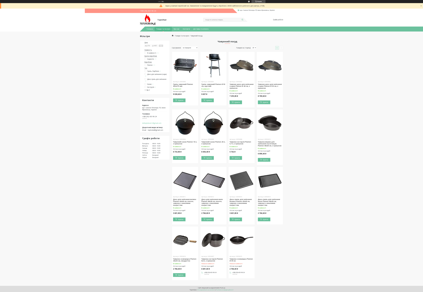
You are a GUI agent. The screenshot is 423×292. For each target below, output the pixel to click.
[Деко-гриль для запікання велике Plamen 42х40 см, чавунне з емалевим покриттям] (241, 180)
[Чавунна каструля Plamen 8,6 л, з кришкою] (213, 240)
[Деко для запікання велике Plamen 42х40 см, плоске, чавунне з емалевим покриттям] (185, 180)
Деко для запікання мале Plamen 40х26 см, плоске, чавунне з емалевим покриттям (212, 202)
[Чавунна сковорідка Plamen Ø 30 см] (241, 240)
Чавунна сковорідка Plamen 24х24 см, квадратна (184, 260)
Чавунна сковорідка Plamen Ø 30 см (241, 260)
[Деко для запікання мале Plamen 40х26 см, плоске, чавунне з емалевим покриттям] (213, 180)
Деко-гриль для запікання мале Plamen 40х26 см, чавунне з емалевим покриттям (269, 202)
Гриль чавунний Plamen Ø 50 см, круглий (213, 85)
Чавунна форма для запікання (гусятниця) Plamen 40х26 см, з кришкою (269, 144)
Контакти (186, 29)
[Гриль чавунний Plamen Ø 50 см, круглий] (213, 65)
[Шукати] (242, 20)
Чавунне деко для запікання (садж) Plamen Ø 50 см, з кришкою (270, 86)
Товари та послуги (163, 29)
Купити (180, 100)
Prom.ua (222, 288)
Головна (150, 29)
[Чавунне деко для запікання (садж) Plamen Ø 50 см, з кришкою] (270, 65)
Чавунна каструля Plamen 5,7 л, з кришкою (240, 143)
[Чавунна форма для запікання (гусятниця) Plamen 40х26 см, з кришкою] (270, 123)
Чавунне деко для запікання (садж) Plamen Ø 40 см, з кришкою (241, 86)
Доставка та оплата (200, 29)
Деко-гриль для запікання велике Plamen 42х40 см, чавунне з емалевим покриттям (241, 202)
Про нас (176, 29)
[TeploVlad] (147, 19)
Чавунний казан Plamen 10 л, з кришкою (185, 143)
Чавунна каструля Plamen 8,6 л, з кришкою (212, 260)
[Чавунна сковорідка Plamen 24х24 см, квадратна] (185, 240)
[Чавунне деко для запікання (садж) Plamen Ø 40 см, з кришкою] (241, 65)
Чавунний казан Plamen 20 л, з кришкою (213, 143)
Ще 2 (148, 90)
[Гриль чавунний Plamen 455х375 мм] (185, 65)
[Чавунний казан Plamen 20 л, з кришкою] (213, 123)
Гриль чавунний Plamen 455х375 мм (183, 85)
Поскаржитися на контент (206, 290)
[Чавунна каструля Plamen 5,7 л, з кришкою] (241, 123)
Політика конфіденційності (224, 290)
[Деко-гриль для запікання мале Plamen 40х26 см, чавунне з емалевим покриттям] (270, 180)
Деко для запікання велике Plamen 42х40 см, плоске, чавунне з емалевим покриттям (184, 202)
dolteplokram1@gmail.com (151, 123)
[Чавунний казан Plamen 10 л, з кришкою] (185, 123)
